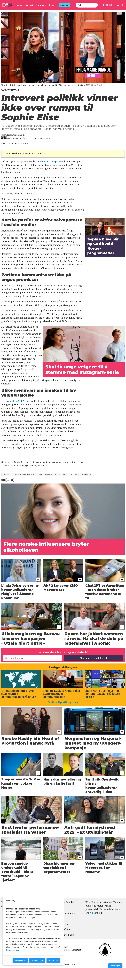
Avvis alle (53, 960)
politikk (67, 475)
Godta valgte (37, 960)
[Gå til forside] (7, 5)
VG (36, 193)
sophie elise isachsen (49, 475)
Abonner (64, 5)
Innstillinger (115, 966)
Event (52, 5)
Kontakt (29, 5)
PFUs (92, 913)
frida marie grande (24, 475)
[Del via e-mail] (12, 480)
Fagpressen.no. (13, 950)
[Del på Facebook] (3, 480)
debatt (6, 475)
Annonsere (41, 5)
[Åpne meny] (121, 5)
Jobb (19, 5)
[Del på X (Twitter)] (8, 480)
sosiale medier (83, 475)
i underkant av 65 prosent (50, 161)
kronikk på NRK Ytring (17, 401)
